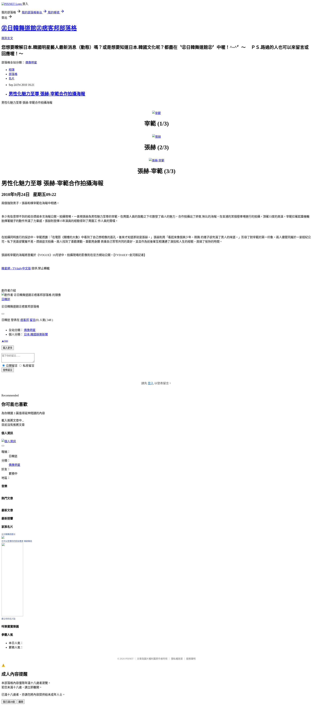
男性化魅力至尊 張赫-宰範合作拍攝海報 (47, 93)
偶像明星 (31, 62)
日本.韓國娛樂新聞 (36, 334)
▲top (4, 340)
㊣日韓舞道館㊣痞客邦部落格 (39, 28)
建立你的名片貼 (8, 619)
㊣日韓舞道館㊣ (8, 534)
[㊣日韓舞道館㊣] (2, 537)
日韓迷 (5, 299)
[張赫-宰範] (156, 160)
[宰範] (156, 113)
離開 (20, 701)
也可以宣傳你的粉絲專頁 (12, 541)
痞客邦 (24, 319)
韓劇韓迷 (28, 541)
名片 (11, 78)
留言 (33, 319)
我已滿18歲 (9, 701)
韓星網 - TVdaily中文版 (16, 268)
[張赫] (156, 136)
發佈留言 (7, 370)
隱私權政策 (177, 658)
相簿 (11, 69)
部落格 (13, 74)
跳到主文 (7, 38)
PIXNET (129, 658)
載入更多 (7, 348)
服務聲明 (191, 658)
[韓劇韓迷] (12, 615)
